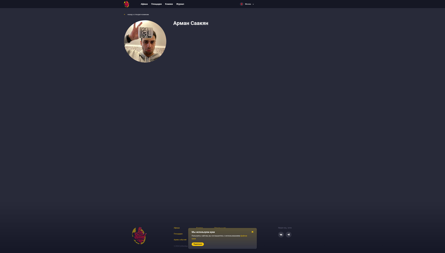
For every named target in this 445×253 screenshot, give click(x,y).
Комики (169, 4)
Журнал (180, 4)
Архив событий (180, 240)
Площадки (156, 4)
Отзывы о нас (220, 228)
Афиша (144, 4)
